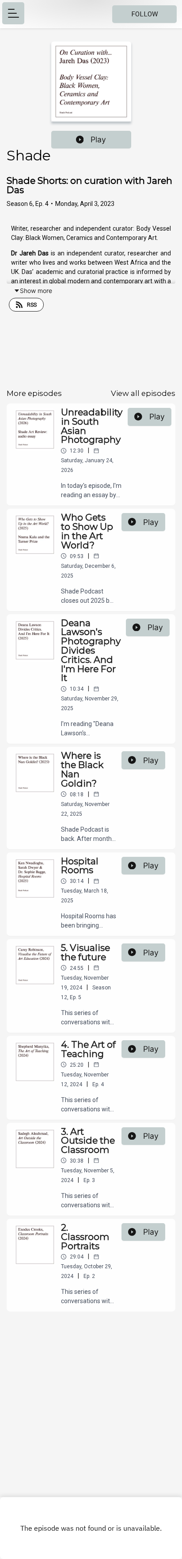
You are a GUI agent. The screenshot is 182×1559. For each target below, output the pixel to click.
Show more (36, 290)
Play (98, 139)
